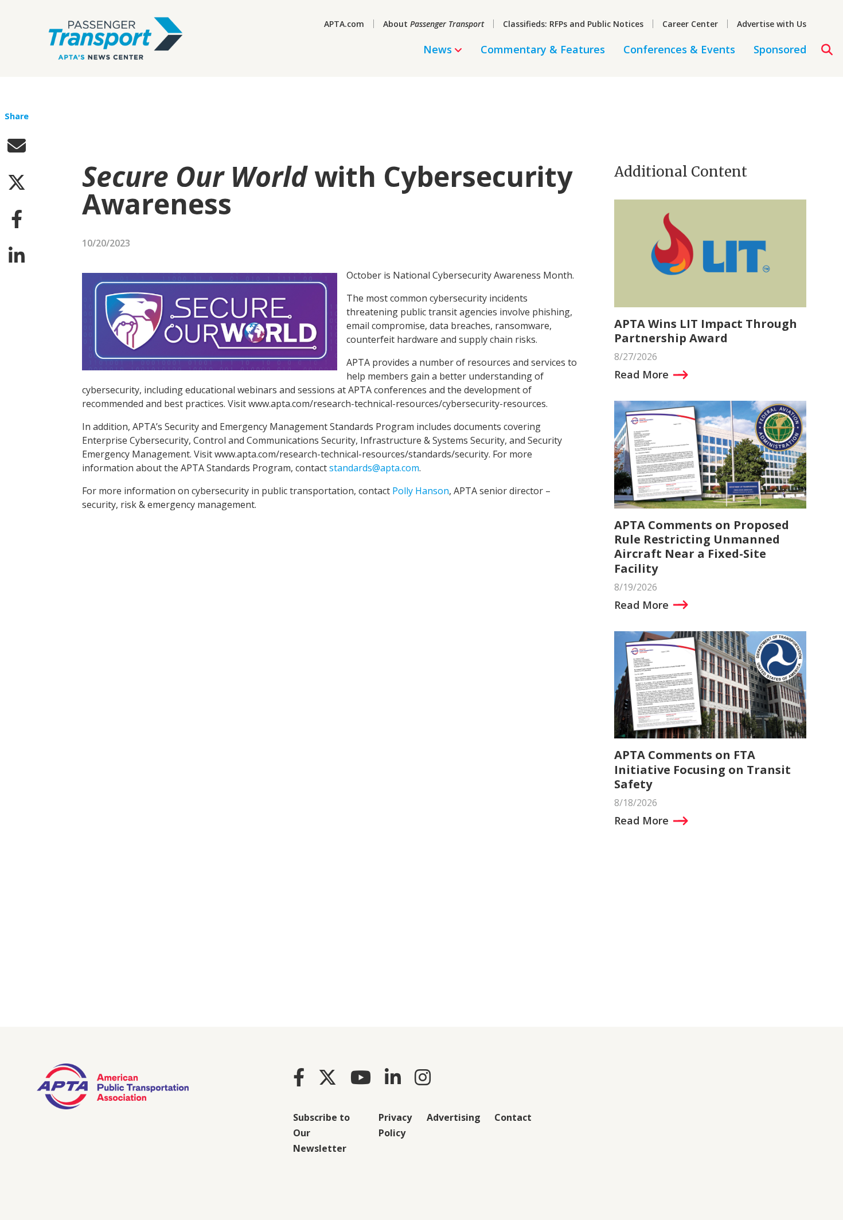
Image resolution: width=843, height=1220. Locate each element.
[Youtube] (360, 1077)
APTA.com (344, 23)
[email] (16, 145)
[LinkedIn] (393, 1077)
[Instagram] (423, 1077)
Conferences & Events (679, 49)
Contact (513, 1117)
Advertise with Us (771, 23)
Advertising (454, 1117)
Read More (641, 374)
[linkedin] (17, 255)
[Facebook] (299, 1077)
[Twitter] (327, 1077)
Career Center (690, 23)
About (433, 23)
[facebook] (16, 218)
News (437, 49)
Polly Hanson (420, 490)
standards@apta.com (374, 468)
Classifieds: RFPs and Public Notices (573, 23)
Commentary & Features (543, 49)
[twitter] (16, 182)
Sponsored (780, 49)
